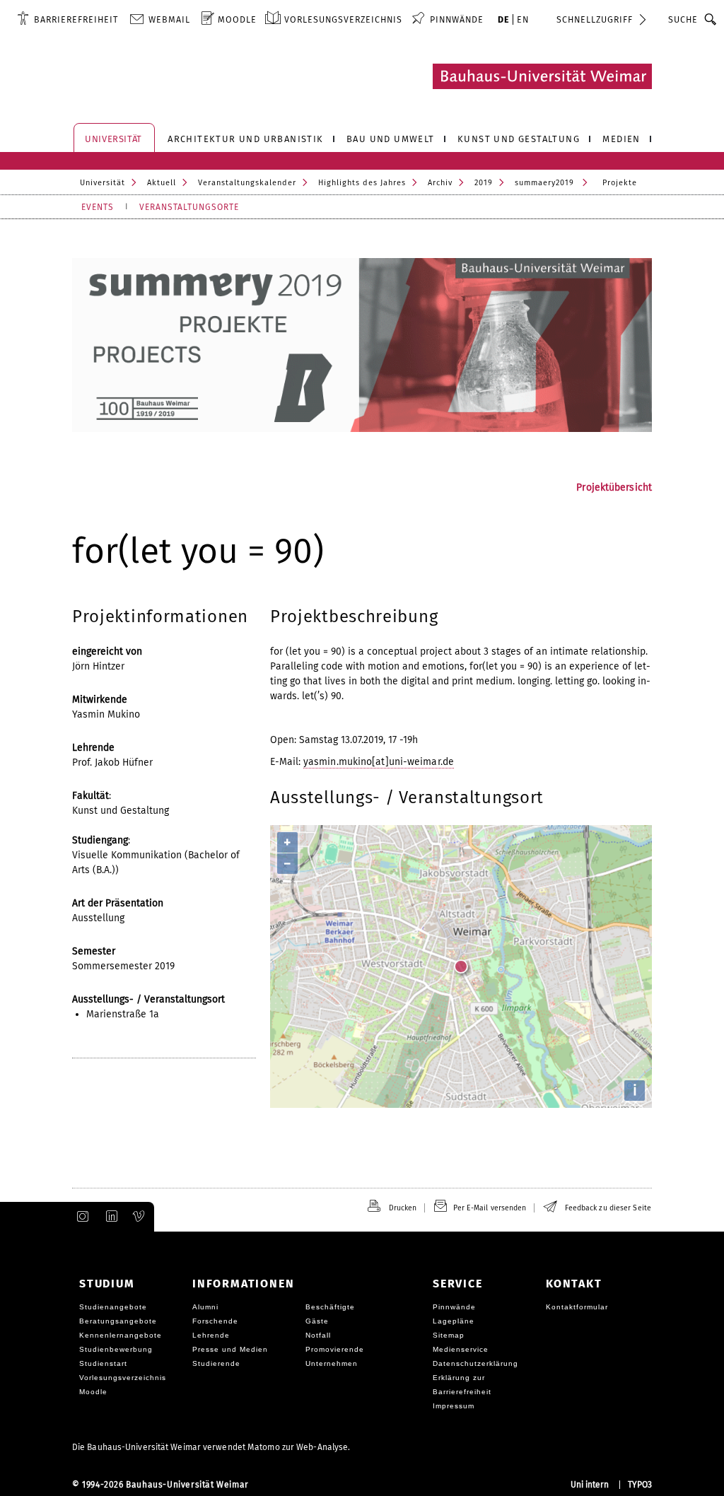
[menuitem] (67, 19)
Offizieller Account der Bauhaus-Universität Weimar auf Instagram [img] (80, 1217)
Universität (102, 182)
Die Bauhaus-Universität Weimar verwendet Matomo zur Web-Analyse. (211, 1447)
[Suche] (711, 19)
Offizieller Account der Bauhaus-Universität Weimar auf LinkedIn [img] (109, 1217)
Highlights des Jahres (362, 182)
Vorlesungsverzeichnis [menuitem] (343, 19)
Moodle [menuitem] (237, 19)
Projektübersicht (614, 487)
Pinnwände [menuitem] (457, 19)
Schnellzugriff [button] (594, 19)
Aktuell (161, 182)
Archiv (440, 182)
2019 (483, 182)
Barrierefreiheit (76, 19)
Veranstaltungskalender (247, 182)
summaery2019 (544, 182)
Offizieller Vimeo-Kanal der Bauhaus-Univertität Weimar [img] (139, 1217)
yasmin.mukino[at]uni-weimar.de (378, 762)
